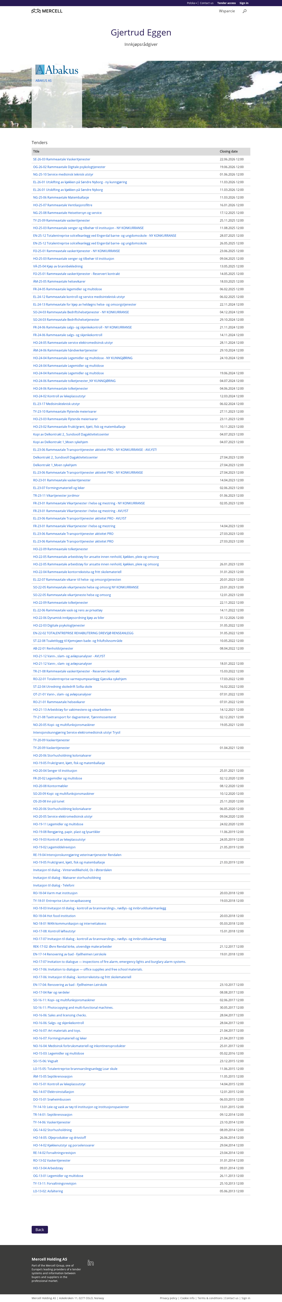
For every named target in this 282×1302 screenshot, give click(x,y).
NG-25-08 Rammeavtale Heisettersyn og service (67, 213)
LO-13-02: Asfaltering (48, 1191)
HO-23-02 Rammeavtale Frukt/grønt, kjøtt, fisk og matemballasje (79, 427)
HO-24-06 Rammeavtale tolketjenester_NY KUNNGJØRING (74, 381)
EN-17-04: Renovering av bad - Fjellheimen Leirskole (70, 985)
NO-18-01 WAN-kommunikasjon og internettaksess (69, 923)
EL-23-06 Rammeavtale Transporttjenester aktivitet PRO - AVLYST (79, 518)
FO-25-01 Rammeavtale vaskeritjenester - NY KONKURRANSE (76, 251)
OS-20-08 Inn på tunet (48, 801)
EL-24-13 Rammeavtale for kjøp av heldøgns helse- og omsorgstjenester (84, 304)
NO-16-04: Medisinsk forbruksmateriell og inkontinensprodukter (79, 1046)
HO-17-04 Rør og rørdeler (51, 992)
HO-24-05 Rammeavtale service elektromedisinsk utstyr (73, 343)
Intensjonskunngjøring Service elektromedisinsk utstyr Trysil (76, 732)
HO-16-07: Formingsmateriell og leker (60, 1038)
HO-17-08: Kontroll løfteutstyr (54, 931)
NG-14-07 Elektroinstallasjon (53, 1092)
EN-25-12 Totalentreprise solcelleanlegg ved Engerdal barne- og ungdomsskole (90, 243)
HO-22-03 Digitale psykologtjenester (59, 625)
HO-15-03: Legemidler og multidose (58, 1053)
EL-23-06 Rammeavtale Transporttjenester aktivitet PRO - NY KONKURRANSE (88, 472)
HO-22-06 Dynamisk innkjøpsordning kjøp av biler (68, 618)
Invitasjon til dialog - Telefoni (53, 885)
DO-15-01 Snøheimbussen (52, 1099)
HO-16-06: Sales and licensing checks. (60, 1015)
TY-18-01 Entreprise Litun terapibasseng (62, 901)
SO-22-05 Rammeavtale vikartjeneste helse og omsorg (72, 595)
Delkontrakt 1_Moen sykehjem (55, 465)
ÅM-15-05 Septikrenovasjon (53, 1076)
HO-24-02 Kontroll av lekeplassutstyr (59, 396)
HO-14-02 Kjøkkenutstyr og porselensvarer (64, 1145)
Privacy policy (168, 1298)
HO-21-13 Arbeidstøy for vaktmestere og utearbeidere (72, 709)
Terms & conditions (210, 1298)
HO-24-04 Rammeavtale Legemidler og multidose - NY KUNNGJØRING (83, 358)
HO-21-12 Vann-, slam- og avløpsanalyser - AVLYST (69, 656)
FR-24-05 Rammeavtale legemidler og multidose (67, 289)
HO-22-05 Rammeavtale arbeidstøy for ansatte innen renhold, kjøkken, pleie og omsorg (96, 557)
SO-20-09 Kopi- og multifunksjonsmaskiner (63, 794)
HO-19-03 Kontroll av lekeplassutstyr (59, 839)
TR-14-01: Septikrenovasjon (52, 1114)
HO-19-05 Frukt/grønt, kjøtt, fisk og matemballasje (69, 763)
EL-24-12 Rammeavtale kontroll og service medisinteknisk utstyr (79, 297)
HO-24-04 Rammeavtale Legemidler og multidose (68, 366)
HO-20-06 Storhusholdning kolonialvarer (62, 755)
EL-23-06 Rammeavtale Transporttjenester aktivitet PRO (73, 534)
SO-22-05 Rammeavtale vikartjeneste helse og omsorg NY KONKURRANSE (86, 587)
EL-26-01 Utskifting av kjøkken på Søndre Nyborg (68, 190)
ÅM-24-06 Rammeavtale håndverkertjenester (65, 350)
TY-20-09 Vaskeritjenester (51, 740)
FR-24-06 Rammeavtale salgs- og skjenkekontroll (67, 335)
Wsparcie (227, 10)
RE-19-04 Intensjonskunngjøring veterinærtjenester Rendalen (77, 855)
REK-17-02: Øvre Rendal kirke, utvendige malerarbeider (72, 946)
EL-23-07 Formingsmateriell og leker (59, 488)
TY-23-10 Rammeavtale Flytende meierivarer (65, 411)
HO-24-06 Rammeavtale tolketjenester (60, 388)
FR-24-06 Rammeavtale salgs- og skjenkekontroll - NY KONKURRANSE (82, 327)
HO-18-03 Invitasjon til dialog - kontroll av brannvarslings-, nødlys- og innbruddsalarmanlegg (99, 908)
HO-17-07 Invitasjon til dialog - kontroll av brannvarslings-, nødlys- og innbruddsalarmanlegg (99, 939)
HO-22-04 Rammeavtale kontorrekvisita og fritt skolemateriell (77, 572)
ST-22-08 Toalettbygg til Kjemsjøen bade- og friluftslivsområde (77, 641)
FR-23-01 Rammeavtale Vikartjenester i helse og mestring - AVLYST (80, 511)
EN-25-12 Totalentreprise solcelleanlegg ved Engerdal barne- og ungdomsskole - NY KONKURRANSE (104, 235)
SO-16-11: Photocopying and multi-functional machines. (73, 1007)
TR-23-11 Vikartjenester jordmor (56, 495)
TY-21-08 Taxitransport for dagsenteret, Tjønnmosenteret (74, 717)
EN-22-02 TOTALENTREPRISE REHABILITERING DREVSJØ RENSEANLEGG (83, 633)
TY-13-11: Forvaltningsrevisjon (54, 1183)
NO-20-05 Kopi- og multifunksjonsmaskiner (64, 725)
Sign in (244, 3)
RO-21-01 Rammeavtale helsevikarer (59, 702)
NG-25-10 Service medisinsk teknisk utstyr (63, 174)
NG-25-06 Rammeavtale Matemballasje (61, 197)
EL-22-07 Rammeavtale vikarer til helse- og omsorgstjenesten (77, 579)
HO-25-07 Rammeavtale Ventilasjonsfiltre (62, 205)
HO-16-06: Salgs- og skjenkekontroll (58, 1023)
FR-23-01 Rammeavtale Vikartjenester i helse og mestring (74, 526)
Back (39, 1229)
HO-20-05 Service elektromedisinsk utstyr (63, 816)
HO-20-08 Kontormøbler (50, 786)
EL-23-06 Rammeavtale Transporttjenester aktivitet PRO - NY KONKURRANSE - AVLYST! (95, 450)
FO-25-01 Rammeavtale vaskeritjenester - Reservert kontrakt (76, 274)
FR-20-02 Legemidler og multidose (57, 778)
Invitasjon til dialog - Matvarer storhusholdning (67, 878)
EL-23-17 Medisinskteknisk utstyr (56, 404)
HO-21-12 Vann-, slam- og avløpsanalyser (62, 663)
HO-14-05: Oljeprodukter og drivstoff (59, 1137)
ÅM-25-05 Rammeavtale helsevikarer (59, 281)
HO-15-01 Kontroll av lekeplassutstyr (59, 1084)
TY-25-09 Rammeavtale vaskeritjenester (61, 220)
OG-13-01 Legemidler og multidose (58, 1176)
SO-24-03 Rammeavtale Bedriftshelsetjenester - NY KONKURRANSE (81, 312)
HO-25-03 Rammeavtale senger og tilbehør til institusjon (73, 258)
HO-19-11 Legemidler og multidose (58, 824)
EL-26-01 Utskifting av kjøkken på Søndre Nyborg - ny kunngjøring (80, 182)
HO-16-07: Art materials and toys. (57, 1030)
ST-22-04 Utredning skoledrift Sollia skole (62, 686)
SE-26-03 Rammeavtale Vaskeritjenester (61, 159)
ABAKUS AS (43, 80)
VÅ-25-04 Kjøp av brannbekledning (58, 266)
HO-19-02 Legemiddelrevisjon (54, 847)
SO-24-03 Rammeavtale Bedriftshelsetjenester (66, 319)
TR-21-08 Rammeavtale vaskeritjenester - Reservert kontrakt (76, 671)
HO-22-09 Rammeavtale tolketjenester (60, 549)
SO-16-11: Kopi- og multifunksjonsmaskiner (64, 1000)
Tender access (226, 3)
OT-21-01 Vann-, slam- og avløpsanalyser (62, 694)
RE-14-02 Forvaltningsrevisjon (54, 1153)
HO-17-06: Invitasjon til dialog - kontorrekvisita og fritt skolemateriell (82, 977)
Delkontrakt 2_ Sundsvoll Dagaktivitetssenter (65, 457)
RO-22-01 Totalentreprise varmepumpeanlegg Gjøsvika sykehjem (80, 679)
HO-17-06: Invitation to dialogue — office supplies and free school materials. (88, 969)
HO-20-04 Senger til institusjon (55, 771)
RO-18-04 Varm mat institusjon (55, 893)
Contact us (207, 3)
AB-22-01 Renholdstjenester (53, 648)
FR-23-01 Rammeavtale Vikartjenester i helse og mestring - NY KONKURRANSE (89, 503)
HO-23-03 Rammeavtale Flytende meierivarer (65, 419)
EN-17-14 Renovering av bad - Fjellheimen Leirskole (69, 954)
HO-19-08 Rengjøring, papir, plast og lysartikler (66, 832)
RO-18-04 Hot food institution (54, 916)
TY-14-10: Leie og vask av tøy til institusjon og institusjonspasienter (81, 1107)
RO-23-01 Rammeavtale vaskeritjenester (62, 480)
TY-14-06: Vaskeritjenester (52, 1122)
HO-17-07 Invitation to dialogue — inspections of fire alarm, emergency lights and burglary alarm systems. (109, 962)
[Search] (244, 11)
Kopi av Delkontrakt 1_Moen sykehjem (60, 442)
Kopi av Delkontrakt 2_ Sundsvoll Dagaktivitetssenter (71, 434)
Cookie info (187, 1298)
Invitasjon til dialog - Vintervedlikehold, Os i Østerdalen (72, 870)
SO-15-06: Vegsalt (45, 1061)
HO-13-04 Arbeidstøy (48, 1168)
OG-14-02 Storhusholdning (52, 1130)
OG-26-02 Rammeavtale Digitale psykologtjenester (69, 167)
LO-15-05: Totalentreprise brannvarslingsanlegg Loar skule (75, 1069)
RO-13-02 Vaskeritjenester (52, 1160)
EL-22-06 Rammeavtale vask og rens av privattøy (67, 610)
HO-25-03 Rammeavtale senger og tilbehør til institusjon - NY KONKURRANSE (88, 228)
